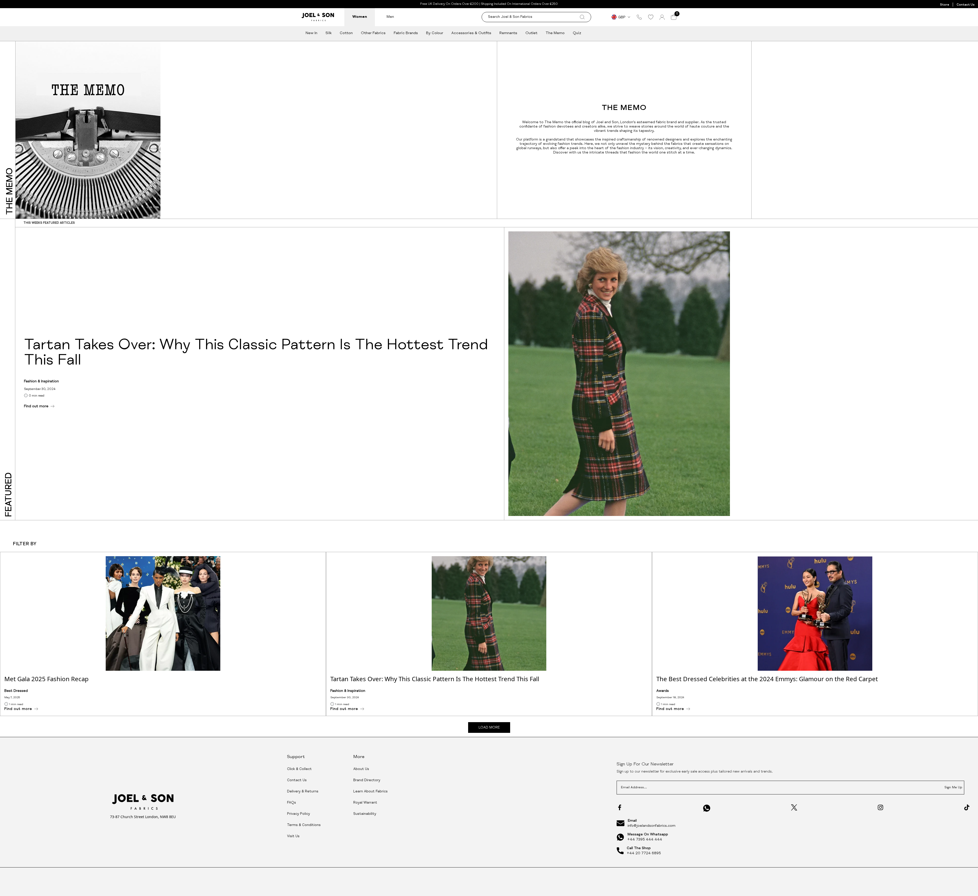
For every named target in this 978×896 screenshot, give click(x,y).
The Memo (555, 33)
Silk (328, 33)
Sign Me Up (953, 787)
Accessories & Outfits (471, 33)
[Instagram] (880, 807)
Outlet (531, 33)
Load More (489, 728)
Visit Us (293, 836)
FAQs (291, 803)
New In (311, 33)
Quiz (577, 33)
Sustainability (364, 814)
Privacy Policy (298, 814)
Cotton (346, 33)
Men (390, 17)
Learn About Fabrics (370, 791)
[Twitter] (794, 807)
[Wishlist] (650, 17)
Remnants (508, 33)
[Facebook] (620, 807)
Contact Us (965, 4)
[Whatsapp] (707, 808)
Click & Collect (299, 769)
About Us (361, 769)
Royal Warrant (365, 803)
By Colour (434, 33)
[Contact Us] (639, 17)
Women (359, 17)
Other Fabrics (373, 33)
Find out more (36, 406)
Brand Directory (366, 780)
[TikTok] (967, 807)
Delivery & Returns (302, 791)
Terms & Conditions (304, 825)
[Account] (662, 17)
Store (944, 4)
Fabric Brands (406, 33)
